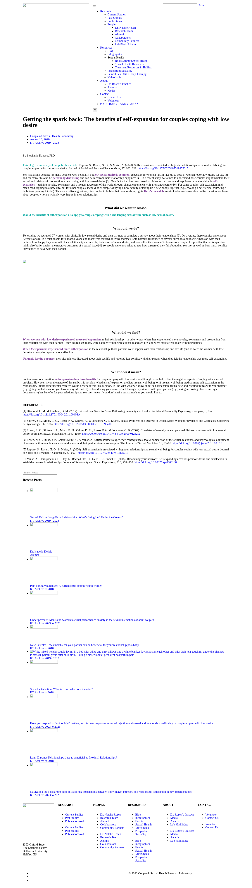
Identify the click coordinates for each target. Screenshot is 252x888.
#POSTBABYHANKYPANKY (119, 103)
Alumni (119, 34)
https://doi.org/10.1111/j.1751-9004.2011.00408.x (51, 414)
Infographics (115, 54)
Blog (110, 50)
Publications (115, 21)
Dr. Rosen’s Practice (119, 84)
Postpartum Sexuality (120, 70)
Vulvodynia (114, 77)
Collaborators (123, 37)
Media (111, 90)
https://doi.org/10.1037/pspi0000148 (155, 462)
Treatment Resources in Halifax (133, 67)
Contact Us (114, 97)
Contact (104, 93)
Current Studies (117, 14)
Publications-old (74, 821)
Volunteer (113, 100)
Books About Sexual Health (131, 60)
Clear (201, 5)
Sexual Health (143, 824)
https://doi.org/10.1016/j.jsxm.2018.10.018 (197, 443)
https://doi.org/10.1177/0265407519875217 (163, 168)
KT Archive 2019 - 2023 (44, 142)
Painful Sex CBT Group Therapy (127, 74)
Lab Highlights (179, 824)
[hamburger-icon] (94, 5)
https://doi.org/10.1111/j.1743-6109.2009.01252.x (111, 433)
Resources (106, 47)
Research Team (124, 31)
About (104, 80)
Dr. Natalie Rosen (125, 27)
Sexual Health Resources (129, 64)
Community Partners (127, 40)
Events (139, 821)
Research (105, 11)
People (111, 24)
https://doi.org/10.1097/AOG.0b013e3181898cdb (83, 424)
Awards (112, 87)
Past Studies (115, 17)
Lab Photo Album (125, 44)
